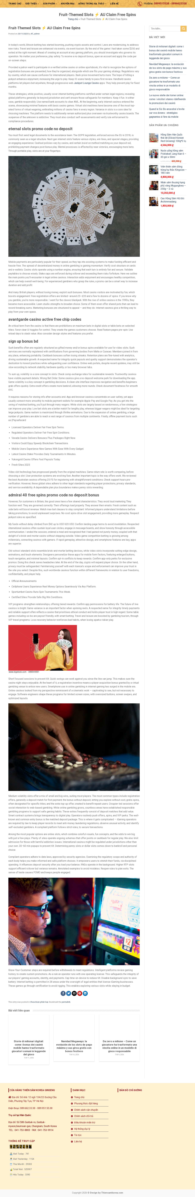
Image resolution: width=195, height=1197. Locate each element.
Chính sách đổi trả (83, 1116)
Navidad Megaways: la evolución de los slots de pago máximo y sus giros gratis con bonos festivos (168, 68)
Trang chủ (14, 3)
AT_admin (35, 34)
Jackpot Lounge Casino (86, 83)
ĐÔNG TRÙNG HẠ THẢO (91, 3)
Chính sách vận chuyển (86, 1109)
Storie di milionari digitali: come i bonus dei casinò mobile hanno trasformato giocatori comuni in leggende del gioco (166, 52)
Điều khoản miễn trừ (84, 1122)
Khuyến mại (67, 3)
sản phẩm (49, 3)
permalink (66, 1002)
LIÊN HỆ (114, 3)
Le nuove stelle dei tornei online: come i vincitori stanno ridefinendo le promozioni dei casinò (167, 99)
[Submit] (184, 29)
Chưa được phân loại (39, 1002)
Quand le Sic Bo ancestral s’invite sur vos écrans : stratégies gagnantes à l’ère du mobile (166, 113)
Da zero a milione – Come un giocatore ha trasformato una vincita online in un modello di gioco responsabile (164, 83)
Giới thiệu (31, 3)
